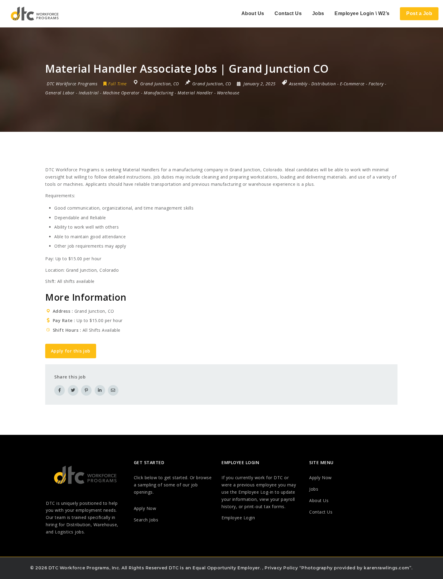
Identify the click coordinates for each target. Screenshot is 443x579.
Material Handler (195, 93)
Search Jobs (146, 520)
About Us (252, 13)
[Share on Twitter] (73, 390)
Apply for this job (70, 351)
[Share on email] (113, 390)
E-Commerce (352, 84)
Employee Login (238, 517)
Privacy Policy (281, 568)
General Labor (60, 93)
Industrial (89, 93)
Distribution (323, 84)
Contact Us (288, 13)
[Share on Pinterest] (86, 390)
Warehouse (228, 93)
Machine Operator (121, 93)
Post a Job (419, 13)
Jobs (318, 13)
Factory (376, 84)
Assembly (298, 84)
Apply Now (145, 508)
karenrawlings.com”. (388, 568)
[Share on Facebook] (59, 390)
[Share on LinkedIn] (100, 390)
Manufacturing (159, 93)
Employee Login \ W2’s (362, 13)
